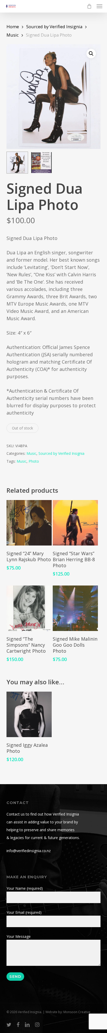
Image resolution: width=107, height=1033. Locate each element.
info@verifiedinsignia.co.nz (28, 850)
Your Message (18, 936)
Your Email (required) (24, 912)
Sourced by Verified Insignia (54, 27)
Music (12, 35)
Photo (34, 461)
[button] (99, 6)
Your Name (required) (24, 888)
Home (12, 27)
